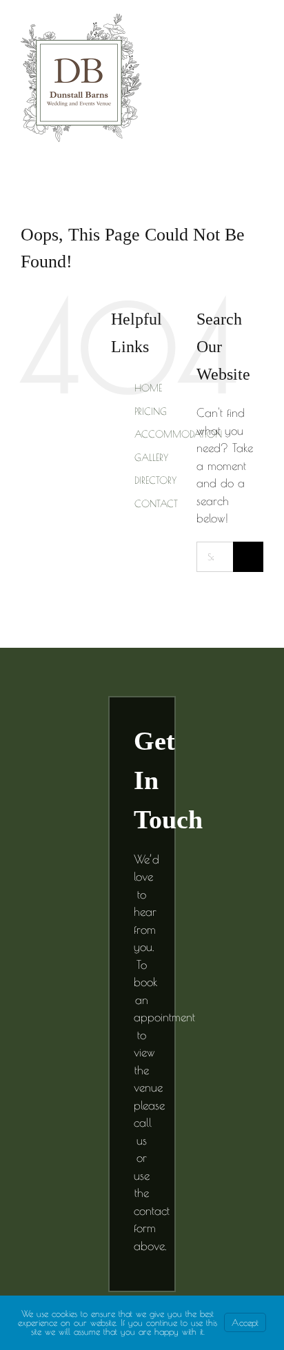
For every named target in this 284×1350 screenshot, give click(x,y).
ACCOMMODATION (178, 434)
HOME (148, 387)
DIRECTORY (155, 480)
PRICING (150, 411)
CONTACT (156, 503)
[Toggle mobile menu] (257, 44)
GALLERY (151, 457)
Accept (245, 1322)
